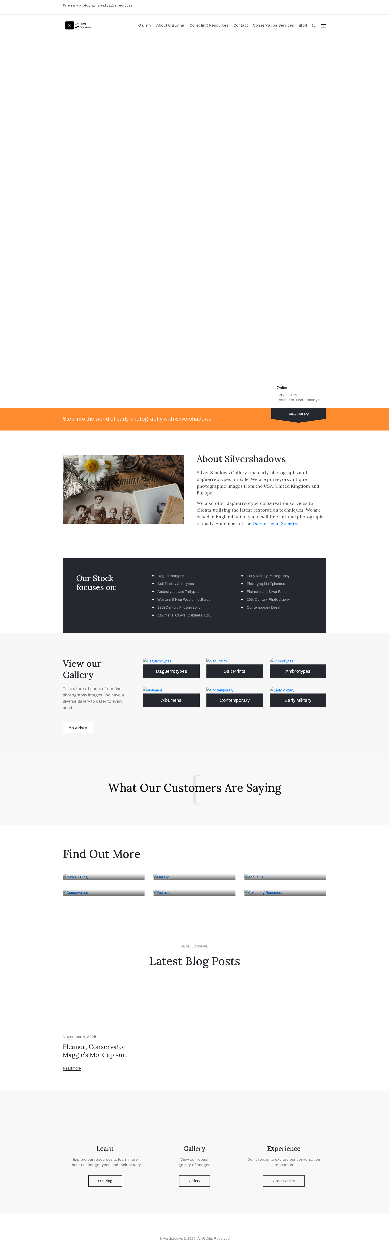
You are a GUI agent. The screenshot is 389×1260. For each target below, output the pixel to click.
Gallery (144, 25)
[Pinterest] (190, 1228)
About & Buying (170, 25)
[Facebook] (199, 1228)
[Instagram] (208, 1228)
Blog (303, 25)
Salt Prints (234, 671)
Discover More (82, 88)
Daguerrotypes (171, 671)
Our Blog (105, 1181)
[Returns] (194, 892)
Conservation (283, 1181)
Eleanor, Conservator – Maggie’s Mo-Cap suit (97, 1051)
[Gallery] (194, 877)
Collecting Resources (209, 25)
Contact (240, 25)
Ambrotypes (298, 671)
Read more (72, 1068)
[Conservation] (104, 892)
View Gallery (299, 414)
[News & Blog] (104, 877)
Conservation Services (273, 25)
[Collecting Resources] (285, 892)
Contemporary (235, 700)
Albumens (171, 700)
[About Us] (285, 877)
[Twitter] (181, 1228)
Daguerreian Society (275, 523)
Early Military (298, 700)
